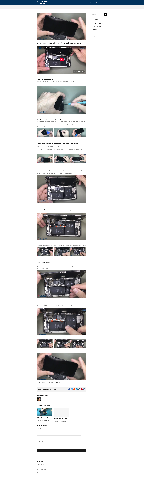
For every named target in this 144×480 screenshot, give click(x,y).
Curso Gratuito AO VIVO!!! (96, 26)
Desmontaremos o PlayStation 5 (98, 29)
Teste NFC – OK (94, 20)
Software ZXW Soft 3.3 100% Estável (98, 23)
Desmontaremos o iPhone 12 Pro (98, 32)
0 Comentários (58, 382)
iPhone (54, 382)
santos (39, 382)
